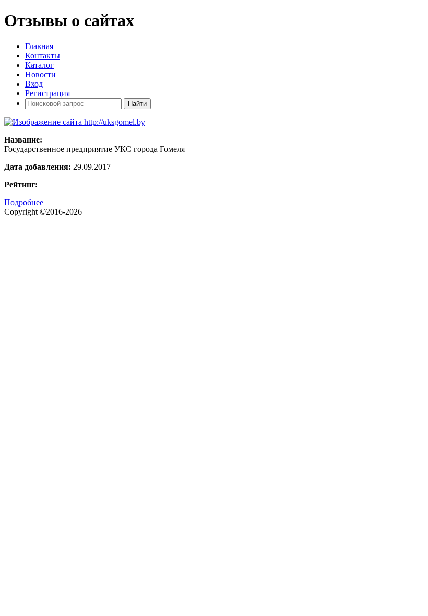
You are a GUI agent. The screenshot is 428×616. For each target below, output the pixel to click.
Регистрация (47, 93)
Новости (40, 74)
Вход (34, 83)
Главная (39, 46)
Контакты (42, 55)
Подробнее (23, 202)
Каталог (39, 65)
